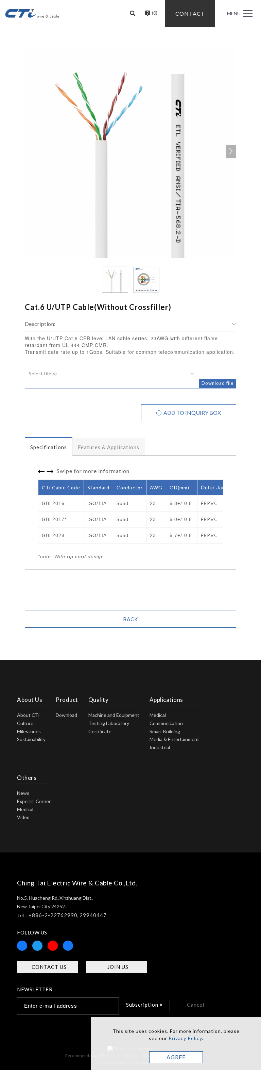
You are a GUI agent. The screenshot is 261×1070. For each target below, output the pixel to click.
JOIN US (117, 967)
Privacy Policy (185, 1038)
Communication (166, 723)
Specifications (48, 447)
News (23, 793)
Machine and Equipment (113, 715)
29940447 (93, 915)
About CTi (28, 715)
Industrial (160, 747)
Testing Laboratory (108, 723)
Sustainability (31, 739)
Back (130, 619)
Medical (158, 715)
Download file (217, 383)
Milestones (29, 731)
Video (23, 817)
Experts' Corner (34, 801)
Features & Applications (108, 447)
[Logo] (32, 12)
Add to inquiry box (191, 412)
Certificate (99, 731)
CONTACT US (49, 967)
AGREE (176, 1057)
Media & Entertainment (174, 739)
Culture (25, 723)
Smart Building (165, 731)
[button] (132, 13)
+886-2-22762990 (53, 915)
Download (66, 715)
